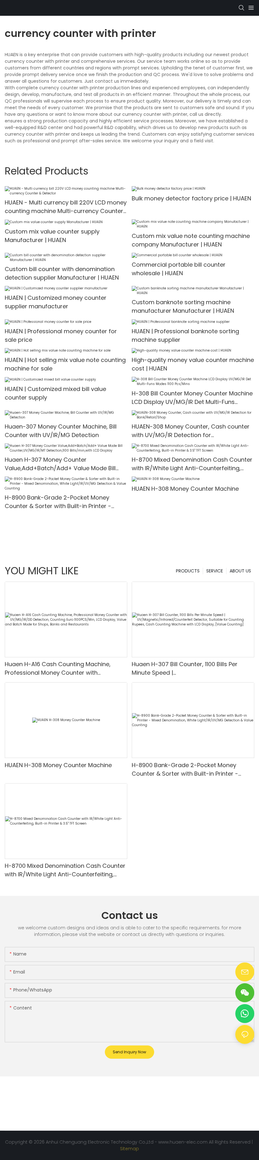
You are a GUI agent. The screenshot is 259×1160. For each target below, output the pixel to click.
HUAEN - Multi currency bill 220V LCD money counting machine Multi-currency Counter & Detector (66, 206)
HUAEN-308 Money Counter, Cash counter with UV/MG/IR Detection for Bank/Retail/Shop (191, 431)
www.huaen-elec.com (183, 1142)
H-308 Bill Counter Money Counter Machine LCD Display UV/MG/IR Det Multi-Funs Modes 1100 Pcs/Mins (192, 397)
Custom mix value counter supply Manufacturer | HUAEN (52, 236)
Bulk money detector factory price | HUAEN (191, 198)
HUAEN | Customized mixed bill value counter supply (55, 393)
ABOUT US (240, 571)
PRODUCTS (188, 571)
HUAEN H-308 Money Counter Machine (185, 489)
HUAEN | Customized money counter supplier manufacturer (55, 302)
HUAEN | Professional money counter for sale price (61, 335)
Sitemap (129, 1148)
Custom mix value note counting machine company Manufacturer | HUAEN (191, 240)
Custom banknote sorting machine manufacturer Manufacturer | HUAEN (183, 306)
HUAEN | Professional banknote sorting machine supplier (185, 335)
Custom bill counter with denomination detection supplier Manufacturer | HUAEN (62, 273)
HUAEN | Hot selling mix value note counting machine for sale (65, 364)
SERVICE (214, 571)
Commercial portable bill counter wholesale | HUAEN (179, 269)
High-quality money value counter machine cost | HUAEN (193, 364)
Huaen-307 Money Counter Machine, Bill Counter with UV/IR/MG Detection (61, 431)
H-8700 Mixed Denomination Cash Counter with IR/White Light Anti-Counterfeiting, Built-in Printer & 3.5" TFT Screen (192, 464)
